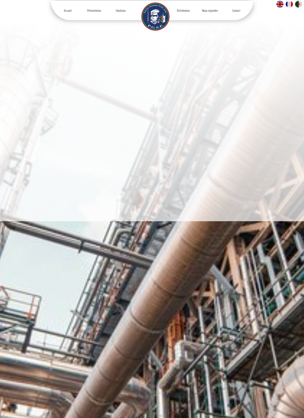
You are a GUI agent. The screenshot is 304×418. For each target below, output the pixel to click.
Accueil (68, 10)
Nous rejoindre (210, 10)
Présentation (94, 10)
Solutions (121, 10)
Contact (236, 10)
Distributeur (183, 10)
